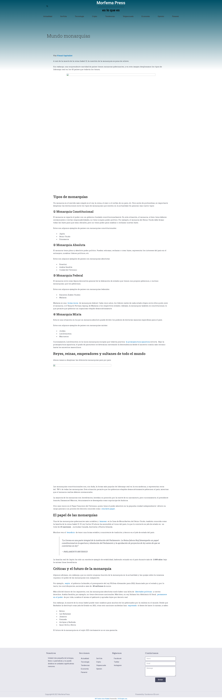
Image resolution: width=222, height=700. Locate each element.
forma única (73, 303)
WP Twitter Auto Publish (102, 698)
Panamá (175, 16)
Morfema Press (111, 2)
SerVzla (63, 16)
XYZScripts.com (122, 698)
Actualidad (47, 16)
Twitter (116, 662)
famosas (103, 521)
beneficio (71, 532)
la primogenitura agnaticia (138, 342)
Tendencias (110, 16)
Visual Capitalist (64, 55)
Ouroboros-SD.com (152, 694)
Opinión (161, 16)
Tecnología (79, 16)
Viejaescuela (128, 16)
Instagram (118, 665)
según (67, 583)
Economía (146, 16)
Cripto (94, 16)
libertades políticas (143, 591)
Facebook (117, 658)
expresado (132, 605)
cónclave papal (108, 509)
